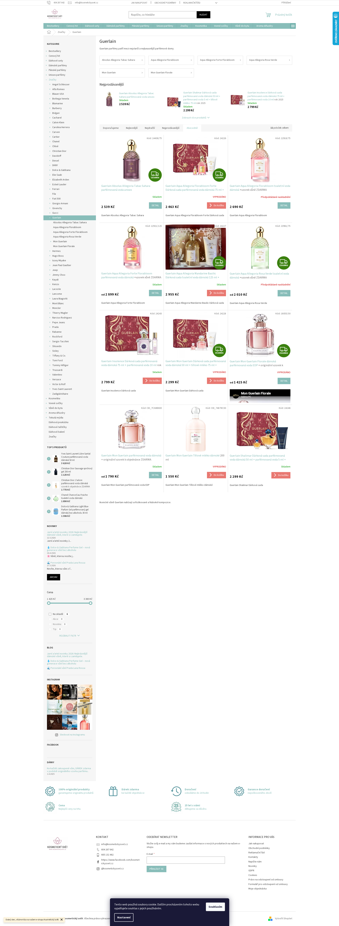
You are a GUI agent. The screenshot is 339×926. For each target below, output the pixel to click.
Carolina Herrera (61, 127)
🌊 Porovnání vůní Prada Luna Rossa (66, 563)
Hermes (56, 251)
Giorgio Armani (60, 203)
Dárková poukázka (59, 422)
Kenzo (55, 284)
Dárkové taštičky (58, 427)
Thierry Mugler (60, 313)
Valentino (57, 375)
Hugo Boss (58, 256)
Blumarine (57, 103)
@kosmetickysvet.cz (112, 868)
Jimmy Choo (58, 275)
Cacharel (57, 118)
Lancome (57, 294)
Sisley (55, 351)
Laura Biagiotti (59, 298)
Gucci (55, 213)
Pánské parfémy (57, 70)
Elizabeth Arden (60, 180)
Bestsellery (55, 51)
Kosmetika (54, 398)
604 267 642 (107, 849)
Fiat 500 (56, 199)
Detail (155, 205)
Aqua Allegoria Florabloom (67, 227)
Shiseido (57, 346)
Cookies (252, 875)
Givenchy (57, 208)
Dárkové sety (56, 61)
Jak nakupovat (139, 2)
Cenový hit (54, 56)
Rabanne (57, 332)
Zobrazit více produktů (194, 118)
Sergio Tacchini (60, 341)
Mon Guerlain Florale (64, 246)
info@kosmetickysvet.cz (114, 844)
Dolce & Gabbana (61, 170)
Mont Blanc (58, 303)
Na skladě (60, 614)
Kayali (55, 279)
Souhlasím (215, 907)
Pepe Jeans (58, 322)
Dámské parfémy (58, 65)
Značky (52, 80)
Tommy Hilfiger (60, 365)
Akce (57, 619)
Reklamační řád (191, 2)
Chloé (55, 146)
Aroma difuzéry (57, 413)
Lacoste (56, 289)
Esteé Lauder (59, 184)
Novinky (252, 866)
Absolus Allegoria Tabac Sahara (70, 222)
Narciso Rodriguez (62, 318)
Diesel (55, 161)
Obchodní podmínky (165, 2)
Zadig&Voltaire (60, 394)
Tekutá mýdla (56, 417)
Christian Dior (59, 151)
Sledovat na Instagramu (72, 735)
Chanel (55, 141)
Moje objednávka (257, 888)
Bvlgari (56, 113)
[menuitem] (53, 26)
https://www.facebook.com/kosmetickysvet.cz (120, 861)
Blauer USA (58, 94)
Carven (56, 132)
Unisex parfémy (57, 75)
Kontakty (253, 857)
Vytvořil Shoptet (283, 918)
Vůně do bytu (56, 408)
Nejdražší (150, 128)
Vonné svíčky (56, 403)
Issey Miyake (59, 260)
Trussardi (57, 370)
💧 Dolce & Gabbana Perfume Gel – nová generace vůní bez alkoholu (68, 549)
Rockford (57, 337)
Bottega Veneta (60, 99)
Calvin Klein (58, 122)
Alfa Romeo (58, 89)
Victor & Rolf (58, 384)
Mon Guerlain (60, 241)
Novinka (59, 624)
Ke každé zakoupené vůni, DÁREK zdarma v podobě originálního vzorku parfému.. (69, 770)
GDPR (251, 870)
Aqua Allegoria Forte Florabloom (70, 232)
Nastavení (123, 917)
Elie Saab (57, 175)
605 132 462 (107, 855)
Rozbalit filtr (67, 636)
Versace (56, 379)
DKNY (55, 165)
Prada (55, 327)
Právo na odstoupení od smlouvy (265, 879)
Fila (54, 194)
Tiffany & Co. (59, 356)
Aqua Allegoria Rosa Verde (67, 237)
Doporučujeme (111, 128)
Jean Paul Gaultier (61, 265)
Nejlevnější (132, 128)
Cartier (56, 137)
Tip (57, 629)
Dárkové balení (57, 432)
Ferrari (55, 189)
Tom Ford (57, 360)
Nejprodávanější (170, 128)
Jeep (55, 270)
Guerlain (56, 218)
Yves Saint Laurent (62, 389)
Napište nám (255, 861)
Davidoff (56, 156)
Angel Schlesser (61, 84)
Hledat (203, 15)
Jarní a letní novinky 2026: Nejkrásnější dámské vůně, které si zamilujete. (67, 534)
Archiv (53, 577)
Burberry (57, 108)
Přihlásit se (156, 869)
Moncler (56, 308)
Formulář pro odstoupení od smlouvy (268, 884)
